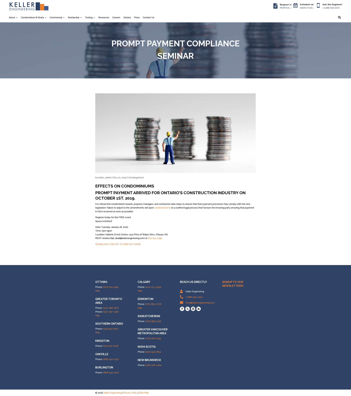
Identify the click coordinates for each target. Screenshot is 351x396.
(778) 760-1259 (153, 338)
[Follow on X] (187, 309)
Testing (89, 18)
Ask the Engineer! (332, 4)
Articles (127, 18)
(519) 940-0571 (111, 329)
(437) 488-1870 (111, 308)
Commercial (56, 18)
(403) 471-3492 (153, 287)
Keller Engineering (113, 392)
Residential (73, 18)
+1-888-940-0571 (331, 8)
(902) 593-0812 (153, 352)
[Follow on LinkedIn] (198, 309)
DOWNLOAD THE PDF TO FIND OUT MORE (118, 244)
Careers (116, 18)
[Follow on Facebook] (182, 309)
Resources (103, 18)
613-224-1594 (155, 238)
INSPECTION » (307, 8)
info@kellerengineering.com (200, 302)
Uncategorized (136, 177)
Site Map (144, 392)
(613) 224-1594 (110, 287)
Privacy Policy (131, 392)
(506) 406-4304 (153, 365)
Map (97, 290)
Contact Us (148, 18)
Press (137, 18)
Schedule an (307, 4)
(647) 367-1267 (111, 311)
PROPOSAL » (285, 8)
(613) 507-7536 (110, 346)
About (12, 18)
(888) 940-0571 (111, 359)
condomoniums (162, 207)
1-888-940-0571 (194, 297)
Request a (285, 4)
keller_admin (104, 177)
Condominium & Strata (32, 18)
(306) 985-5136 (153, 321)
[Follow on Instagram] (193, 309)
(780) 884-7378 (153, 304)
